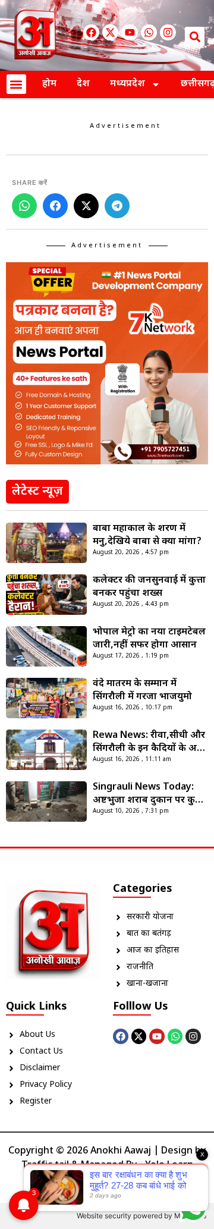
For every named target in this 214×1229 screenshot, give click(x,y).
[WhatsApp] (24, 205)
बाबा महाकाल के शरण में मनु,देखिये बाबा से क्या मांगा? (147, 535)
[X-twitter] (110, 32)
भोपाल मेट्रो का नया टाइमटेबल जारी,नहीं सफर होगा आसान (149, 639)
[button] (194, 36)
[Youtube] (129, 32)
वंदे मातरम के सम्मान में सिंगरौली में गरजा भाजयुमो (142, 690)
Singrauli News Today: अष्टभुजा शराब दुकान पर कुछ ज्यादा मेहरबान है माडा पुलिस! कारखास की (148, 794)
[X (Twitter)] (86, 205)
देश (83, 84)
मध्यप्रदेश (127, 84)
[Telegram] (117, 205)
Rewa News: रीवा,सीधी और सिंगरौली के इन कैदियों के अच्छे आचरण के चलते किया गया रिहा (150, 743)
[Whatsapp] (149, 32)
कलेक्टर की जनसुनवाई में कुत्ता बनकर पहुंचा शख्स (149, 587)
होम (49, 84)
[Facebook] (91, 32)
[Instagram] (168, 32)
